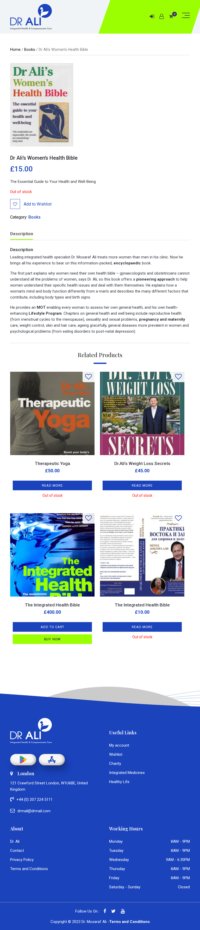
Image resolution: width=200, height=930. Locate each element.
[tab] (21, 234)
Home (15, 49)
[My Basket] (171, 16)
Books (29, 49)
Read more (52, 485)
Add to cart (52, 627)
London (25, 773)
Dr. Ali (15, 841)
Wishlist (115, 754)
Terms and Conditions (29, 868)
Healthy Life (119, 781)
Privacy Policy (22, 859)
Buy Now (52, 639)
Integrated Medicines (127, 772)
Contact (17, 850)
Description (21, 233)
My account (119, 745)
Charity (115, 763)
